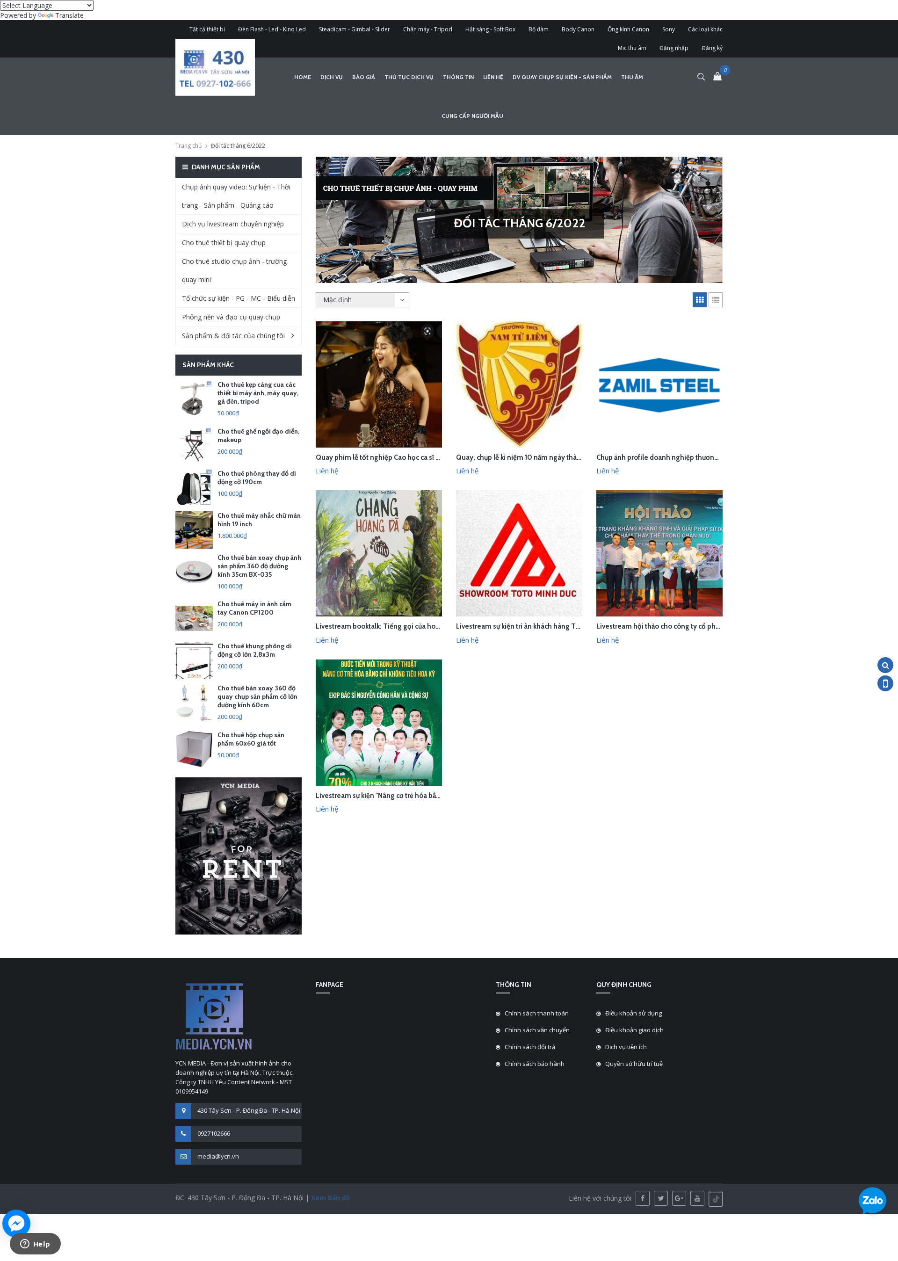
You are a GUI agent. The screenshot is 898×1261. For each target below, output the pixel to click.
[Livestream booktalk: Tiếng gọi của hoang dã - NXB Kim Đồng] (379, 553)
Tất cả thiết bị (207, 29)
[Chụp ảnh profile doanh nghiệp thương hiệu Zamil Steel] (659, 383)
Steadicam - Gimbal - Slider (354, 29)
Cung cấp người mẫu (472, 115)
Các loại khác (705, 29)
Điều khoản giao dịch (634, 1030)
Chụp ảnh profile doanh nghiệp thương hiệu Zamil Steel (683, 457)
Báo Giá (363, 76)
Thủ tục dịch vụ (409, 76)
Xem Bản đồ (329, 1197)
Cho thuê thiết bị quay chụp (224, 242)
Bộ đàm (539, 29)
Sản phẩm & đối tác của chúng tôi (233, 335)
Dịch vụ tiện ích (626, 1047)
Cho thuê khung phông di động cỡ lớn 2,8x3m (254, 650)
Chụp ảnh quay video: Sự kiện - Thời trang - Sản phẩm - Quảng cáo (236, 196)
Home (302, 76)
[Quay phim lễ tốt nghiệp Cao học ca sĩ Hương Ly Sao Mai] (379, 383)
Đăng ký (712, 48)
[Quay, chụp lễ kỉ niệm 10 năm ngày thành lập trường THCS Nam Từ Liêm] (519, 383)
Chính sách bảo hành (535, 1063)
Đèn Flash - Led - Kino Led (272, 29)
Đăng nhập (673, 48)
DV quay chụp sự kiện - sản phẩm (562, 76)
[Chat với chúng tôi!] (16, 1224)
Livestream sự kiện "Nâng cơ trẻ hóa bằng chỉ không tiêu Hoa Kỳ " (417, 795)
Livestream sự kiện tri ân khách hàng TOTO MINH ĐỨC (541, 626)
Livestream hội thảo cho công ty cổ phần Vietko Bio (676, 626)
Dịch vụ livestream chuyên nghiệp (233, 223)
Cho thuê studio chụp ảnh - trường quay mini (234, 270)
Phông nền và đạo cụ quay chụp (231, 316)
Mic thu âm (632, 48)
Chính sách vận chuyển (537, 1030)
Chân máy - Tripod (427, 29)
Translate (69, 15)
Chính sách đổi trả (530, 1047)
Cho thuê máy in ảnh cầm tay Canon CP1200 (254, 608)
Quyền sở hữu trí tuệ (634, 1063)
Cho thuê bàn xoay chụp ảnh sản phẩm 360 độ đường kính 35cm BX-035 (259, 566)
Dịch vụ (331, 76)
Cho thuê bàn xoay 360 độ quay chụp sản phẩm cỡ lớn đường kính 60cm (257, 696)
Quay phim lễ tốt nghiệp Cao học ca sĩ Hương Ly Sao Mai (404, 457)
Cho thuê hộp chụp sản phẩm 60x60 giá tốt (250, 739)
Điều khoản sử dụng (633, 1013)
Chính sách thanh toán (537, 1013)
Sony (668, 29)
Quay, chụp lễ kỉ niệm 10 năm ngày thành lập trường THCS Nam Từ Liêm (568, 457)
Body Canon (578, 29)
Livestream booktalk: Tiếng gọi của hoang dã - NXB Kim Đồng (412, 626)
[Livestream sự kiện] (379, 721)
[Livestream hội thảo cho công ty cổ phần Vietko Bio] (659, 553)
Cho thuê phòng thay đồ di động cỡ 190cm (256, 477)
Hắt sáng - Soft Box (490, 29)
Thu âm (632, 76)
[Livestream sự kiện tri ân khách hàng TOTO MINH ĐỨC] (519, 553)
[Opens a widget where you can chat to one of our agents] (35, 1244)
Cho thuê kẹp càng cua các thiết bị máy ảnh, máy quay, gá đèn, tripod (257, 393)
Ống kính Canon (628, 29)
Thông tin (458, 76)
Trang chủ (188, 146)
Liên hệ (493, 76)
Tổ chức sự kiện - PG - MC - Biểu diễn (238, 298)
